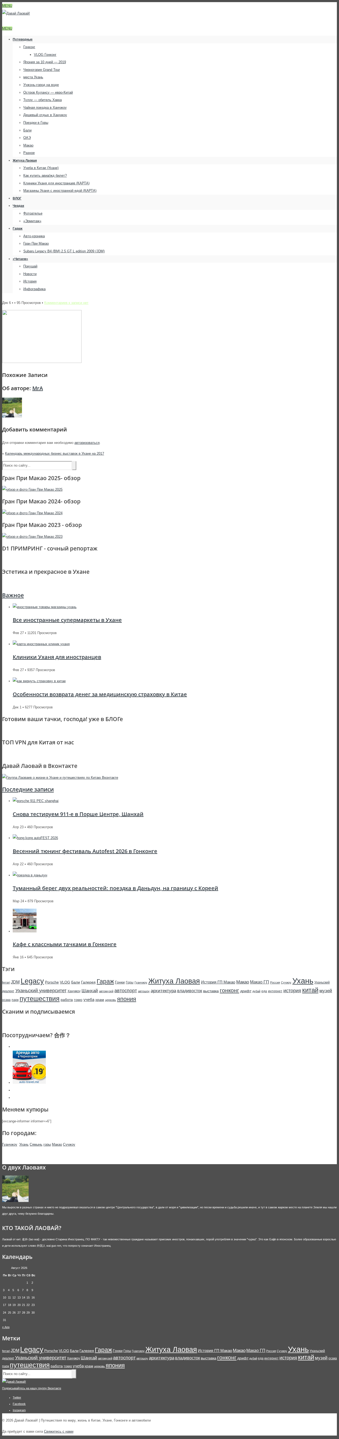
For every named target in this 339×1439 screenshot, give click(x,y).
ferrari (6, 982)
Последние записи (28, 789)
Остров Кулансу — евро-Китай (48, 92)
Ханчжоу (74, 991)
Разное (29, 153)
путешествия (40, 998)
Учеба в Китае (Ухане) (41, 168)
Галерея (88, 982)
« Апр (6, 1327)
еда (264, 991)
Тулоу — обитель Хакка (42, 100)
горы (47, 1144)
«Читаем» (20, 259)
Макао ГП (259, 982)
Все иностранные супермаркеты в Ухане (67, 619)
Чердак (18, 206)
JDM (15, 982)
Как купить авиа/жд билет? (45, 175)
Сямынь (36, 1144)
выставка (211, 991)
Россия (275, 982)
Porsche (52, 982)
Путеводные (23, 39)
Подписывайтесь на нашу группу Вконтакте (31, 1388)
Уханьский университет (40, 990)
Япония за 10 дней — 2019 (44, 62)
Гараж (18, 228)
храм (99, 1000)
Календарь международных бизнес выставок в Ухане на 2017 (54, 454)
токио (78, 1000)
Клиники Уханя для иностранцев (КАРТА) (56, 183)
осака (6, 1000)
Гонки (120, 982)
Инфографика (34, 289)
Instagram (19, 1410)
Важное (13, 595)
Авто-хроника (34, 236)
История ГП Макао (218, 982)
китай (310, 990)
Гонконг (29, 47)
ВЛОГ (17, 198)
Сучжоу (286, 982)
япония (126, 999)
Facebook (19, 1403)
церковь (110, 999)
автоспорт (125, 990)
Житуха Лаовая (25, 160)
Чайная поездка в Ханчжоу (45, 108)
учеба (88, 999)
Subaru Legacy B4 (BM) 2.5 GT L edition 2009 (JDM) (64, 251)
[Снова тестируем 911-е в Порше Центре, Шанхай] (36, 801)
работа (67, 1000)
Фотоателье (32, 213)
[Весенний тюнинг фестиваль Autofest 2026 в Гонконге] (35, 838)
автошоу (144, 991)
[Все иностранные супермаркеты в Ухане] (45, 607)
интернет (275, 991)
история (292, 990)
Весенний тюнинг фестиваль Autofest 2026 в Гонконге (85, 851)
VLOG (65, 982)
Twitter (17, 1397)
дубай (256, 991)
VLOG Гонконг (45, 55)
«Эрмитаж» (32, 221)
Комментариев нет (66, 303)
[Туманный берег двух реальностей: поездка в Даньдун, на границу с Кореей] (30, 875)
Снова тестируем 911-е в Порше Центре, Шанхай (78, 814)
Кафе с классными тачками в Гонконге (65, 944)
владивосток (189, 990)
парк (15, 1000)
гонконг (229, 990)
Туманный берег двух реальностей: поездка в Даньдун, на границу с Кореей (115, 888)
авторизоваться (87, 443)
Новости (30, 274)
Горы (129, 982)
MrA (37, 388)
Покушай (30, 266)
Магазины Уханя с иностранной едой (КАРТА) (59, 191)
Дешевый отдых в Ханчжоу (45, 115)
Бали (27, 130)
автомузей (106, 991)
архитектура (163, 990)
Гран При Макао (36, 243)
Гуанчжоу (141, 982)
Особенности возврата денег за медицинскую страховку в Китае (100, 694)
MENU (7, 6)
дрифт (245, 991)
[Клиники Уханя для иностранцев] (41, 644)
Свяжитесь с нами (58, 1431)
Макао (28, 145)
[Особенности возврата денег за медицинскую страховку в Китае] (39, 681)
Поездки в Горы (35, 123)
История (30, 281)
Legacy (32, 981)
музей (325, 990)
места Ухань (33, 77)
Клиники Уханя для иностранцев (57, 657)
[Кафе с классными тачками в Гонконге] (25, 931)
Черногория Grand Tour (41, 70)
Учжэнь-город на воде (41, 85)
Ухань (302, 980)
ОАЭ (27, 138)
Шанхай (90, 990)
